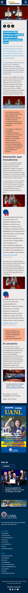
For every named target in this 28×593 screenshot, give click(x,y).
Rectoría (4, 560)
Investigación (6, 562)
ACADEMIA (5, 533)
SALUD (4, 546)
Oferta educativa (7, 556)
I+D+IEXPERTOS (6, 544)
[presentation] (2, 478)
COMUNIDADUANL (7, 538)
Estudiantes (5, 558)
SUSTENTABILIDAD (7, 549)
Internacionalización (8, 564)
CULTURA (4, 540)
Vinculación (5, 569)
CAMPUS (8, 466)
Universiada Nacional (8, 573)
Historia (4, 571)
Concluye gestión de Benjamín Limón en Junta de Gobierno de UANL (14, 490)
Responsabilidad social (9, 567)
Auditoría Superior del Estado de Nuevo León (13, 67)
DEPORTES (5, 542)
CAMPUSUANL (6, 535)
